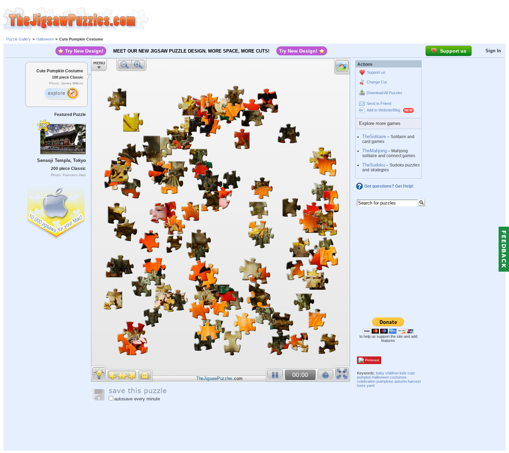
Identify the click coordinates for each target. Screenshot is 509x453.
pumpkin (364, 377)
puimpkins (384, 381)
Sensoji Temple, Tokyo (61, 160)
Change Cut (377, 82)
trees (361, 385)
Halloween (45, 39)
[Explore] (61, 93)
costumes (398, 377)
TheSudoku (373, 164)
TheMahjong (374, 150)
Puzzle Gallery (18, 39)
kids (403, 373)
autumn (400, 381)
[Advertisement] (329, 19)
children (392, 373)
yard (370, 385)
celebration (366, 381)
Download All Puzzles (384, 93)
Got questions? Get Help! (388, 186)
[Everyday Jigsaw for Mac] (56, 211)
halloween (380, 377)
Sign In (493, 50)
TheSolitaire (374, 136)
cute (411, 373)
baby (380, 373)
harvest (414, 381)
